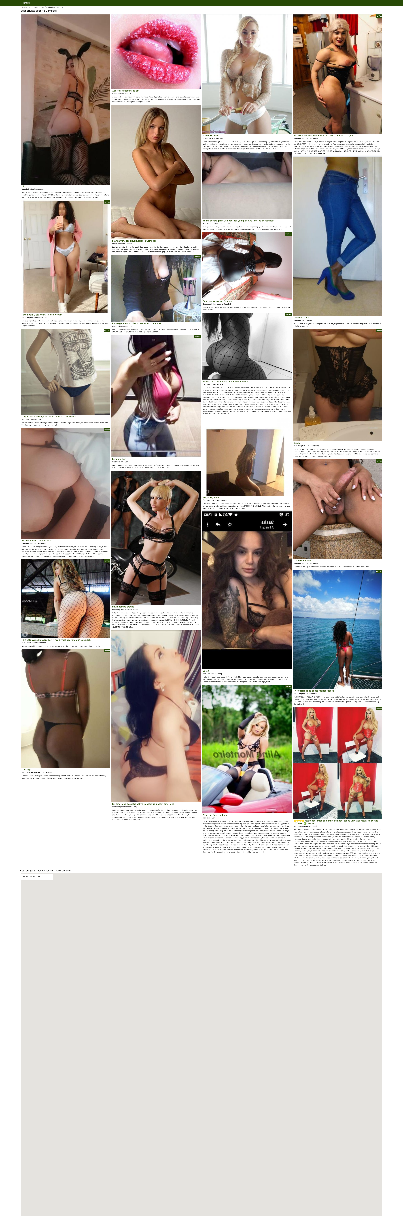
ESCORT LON (26, 3)
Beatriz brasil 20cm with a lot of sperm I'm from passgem (323, 135)
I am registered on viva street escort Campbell (136, 323)
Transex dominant (303, 560)
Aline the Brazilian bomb (215, 815)
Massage (26, 769)
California (50, 7)
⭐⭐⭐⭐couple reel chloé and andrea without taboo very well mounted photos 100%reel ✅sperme (336, 822)
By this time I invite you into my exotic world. (226, 381)
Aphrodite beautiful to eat (125, 90)
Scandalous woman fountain (217, 301)
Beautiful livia (119, 459)
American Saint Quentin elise (36, 540)
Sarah (206, 671)
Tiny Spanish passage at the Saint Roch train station (49, 416)
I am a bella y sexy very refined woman (42, 314)
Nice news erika (211, 135)
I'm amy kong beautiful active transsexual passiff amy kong (143, 804)
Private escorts (26, 7)
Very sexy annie (211, 497)
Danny (297, 443)
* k (23, 186)
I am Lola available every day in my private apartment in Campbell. (56, 640)
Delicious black (301, 317)
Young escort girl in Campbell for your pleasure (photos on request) (238, 220)
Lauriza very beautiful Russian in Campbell (134, 240)
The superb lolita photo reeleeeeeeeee (314, 690)
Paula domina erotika (123, 606)
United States (39, 7)
